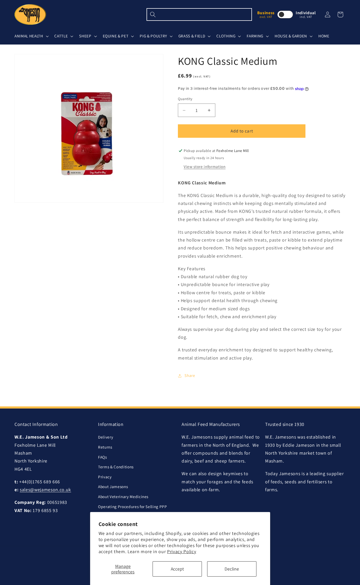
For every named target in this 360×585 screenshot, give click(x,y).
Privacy (105, 476)
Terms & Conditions (116, 467)
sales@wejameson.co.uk (45, 490)
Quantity (185, 98)
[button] (31, 36)
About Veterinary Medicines (123, 496)
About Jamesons (113, 486)
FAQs (102, 457)
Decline (232, 569)
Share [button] (189, 375)
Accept (177, 569)
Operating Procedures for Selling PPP (132, 506)
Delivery (105, 437)
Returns (105, 447)
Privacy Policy (181, 551)
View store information (205, 166)
